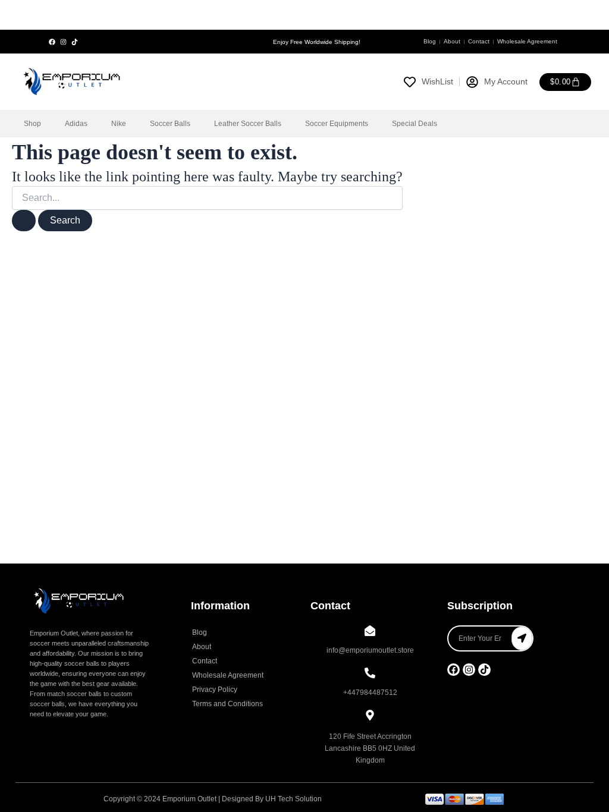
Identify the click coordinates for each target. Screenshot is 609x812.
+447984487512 (370, 692)
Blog (429, 41)
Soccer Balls (170, 123)
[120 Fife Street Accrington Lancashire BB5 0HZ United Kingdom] (370, 716)
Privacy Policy (214, 689)
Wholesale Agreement (527, 41)
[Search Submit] (24, 220)
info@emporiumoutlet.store (370, 650)
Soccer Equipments (336, 123)
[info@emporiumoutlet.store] (370, 631)
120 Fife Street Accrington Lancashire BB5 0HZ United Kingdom (370, 748)
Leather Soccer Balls (247, 123)
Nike (118, 123)
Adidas (76, 123)
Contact (478, 41)
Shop (32, 123)
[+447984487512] (370, 674)
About (452, 41)
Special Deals (414, 123)
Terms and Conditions (227, 704)
